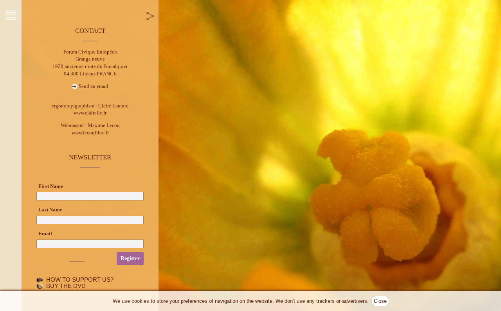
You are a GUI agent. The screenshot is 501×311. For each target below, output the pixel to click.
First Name (50, 186)
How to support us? (80, 280)
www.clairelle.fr (90, 113)
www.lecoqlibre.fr (90, 133)
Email (45, 233)
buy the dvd (66, 286)
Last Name (50, 210)
